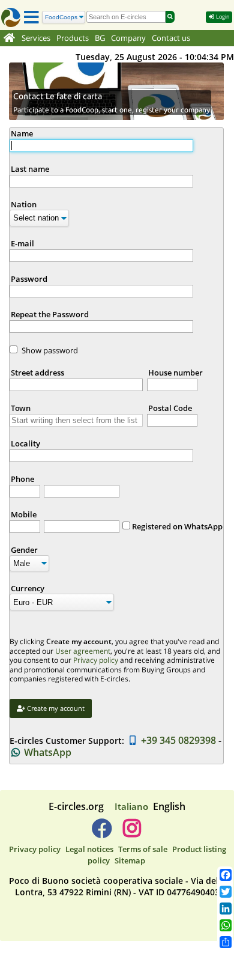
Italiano (131, 806)
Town (21, 408)
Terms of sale (142, 849)
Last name (30, 168)
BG (100, 38)
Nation (24, 204)
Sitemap (130, 860)
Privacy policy (95, 660)
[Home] (9, 38)
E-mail (22, 243)
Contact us (171, 38)
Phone (22, 478)
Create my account (55, 708)
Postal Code (170, 408)
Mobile (24, 514)
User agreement (82, 651)
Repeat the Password (50, 314)
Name (22, 133)
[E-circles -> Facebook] (101, 832)
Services (36, 38)
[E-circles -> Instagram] (132, 832)
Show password (50, 350)
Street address (37, 372)
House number (175, 372)
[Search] (170, 17)
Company (128, 38)
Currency (27, 588)
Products (72, 38)
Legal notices (89, 849)
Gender (24, 549)
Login (222, 16)
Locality (25, 443)
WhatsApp (46, 752)
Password (29, 278)
